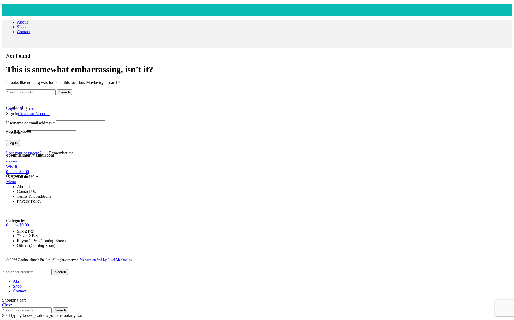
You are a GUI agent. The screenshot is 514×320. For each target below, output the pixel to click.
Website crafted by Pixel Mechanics (106, 260)
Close (7, 305)
